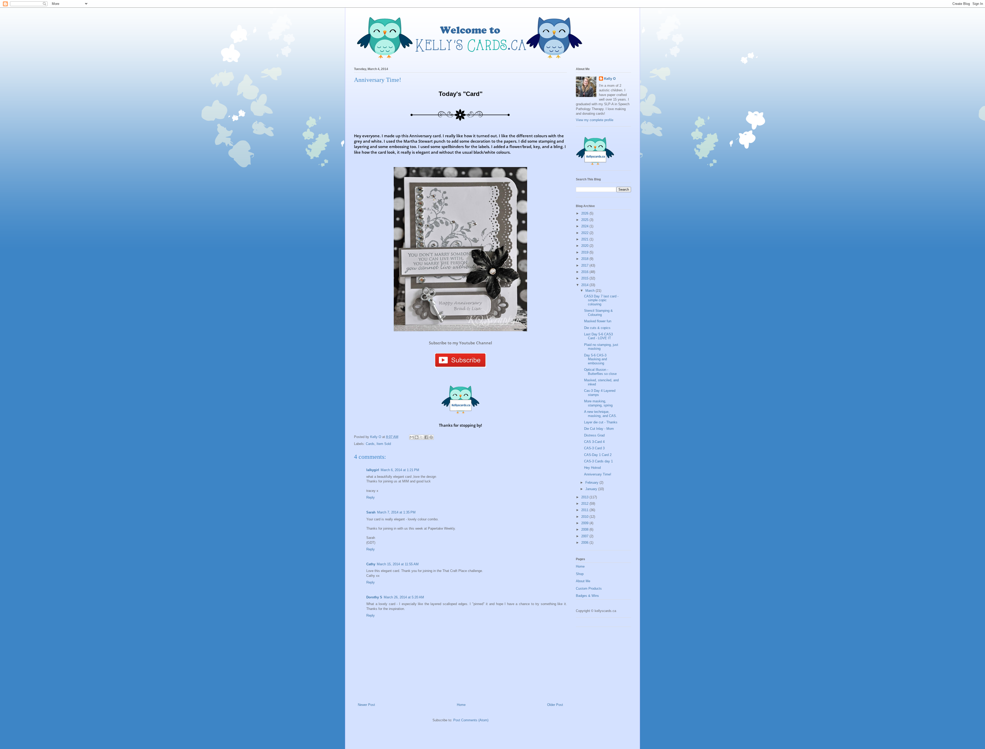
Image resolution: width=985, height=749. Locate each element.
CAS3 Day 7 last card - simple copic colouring (601, 300)
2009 (585, 523)
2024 (585, 226)
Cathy (370, 564)
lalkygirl (372, 470)
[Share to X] (421, 437)
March (590, 291)
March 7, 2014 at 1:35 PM (396, 512)
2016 (585, 272)
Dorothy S (374, 597)
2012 (585, 503)
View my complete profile (594, 120)
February (592, 482)
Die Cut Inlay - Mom (599, 429)
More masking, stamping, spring (598, 403)
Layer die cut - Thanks (600, 422)
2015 (585, 278)
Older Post (555, 705)
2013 (585, 497)
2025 (585, 220)
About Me (583, 581)
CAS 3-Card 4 (594, 442)
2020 (585, 246)
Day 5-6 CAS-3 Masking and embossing (595, 359)
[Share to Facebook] (426, 437)
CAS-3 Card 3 (594, 448)
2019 (585, 252)
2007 (585, 536)
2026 (585, 213)
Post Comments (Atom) (470, 720)
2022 (585, 233)
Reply (370, 497)
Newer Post (366, 705)
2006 (585, 542)
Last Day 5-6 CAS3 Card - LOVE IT (598, 336)
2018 (585, 259)
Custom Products (589, 588)
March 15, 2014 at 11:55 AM (398, 564)
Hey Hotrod (592, 468)
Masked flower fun (597, 321)
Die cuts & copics (597, 328)
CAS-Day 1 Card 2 (598, 455)
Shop (580, 574)
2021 (585, 239)
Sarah (371, 512)
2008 (585, 529)
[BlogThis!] (416, 437)
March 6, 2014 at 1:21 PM (400, 470)
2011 (585, 510)
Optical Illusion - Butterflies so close (600, 372)
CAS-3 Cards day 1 (598, 461)
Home (461, 705)
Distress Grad (594, 435)
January (591, 489)
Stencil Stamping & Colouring (598, 313)
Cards (370, 444)
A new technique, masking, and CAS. (600, 414)
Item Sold (384, 444)
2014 (585, 285)
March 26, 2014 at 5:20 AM (404, 597)
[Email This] (411, 437)
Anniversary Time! (597, 474)
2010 (585, 517)
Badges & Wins (587, 596)
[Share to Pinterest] (431, 437)
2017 (585, 265)
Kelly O (610, 79)
